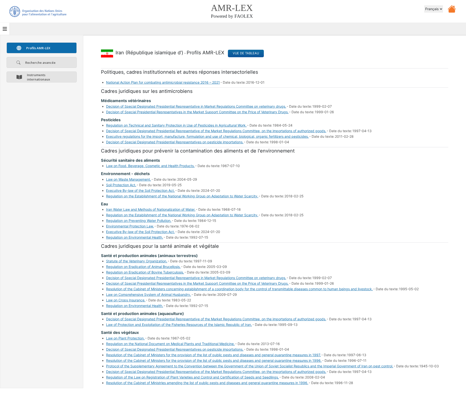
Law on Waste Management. (128, 179)
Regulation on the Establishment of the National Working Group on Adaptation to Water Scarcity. (182, 196)
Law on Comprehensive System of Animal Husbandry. (148, 294)
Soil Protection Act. (121, 185)
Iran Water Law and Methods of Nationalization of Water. (150, 209)
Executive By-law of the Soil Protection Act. (140, 190)
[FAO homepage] (37, 6)
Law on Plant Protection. (125, 338)
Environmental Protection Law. (130, 226)
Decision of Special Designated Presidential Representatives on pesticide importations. (174, 142)
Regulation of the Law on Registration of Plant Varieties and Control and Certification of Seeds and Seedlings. (192, 377)
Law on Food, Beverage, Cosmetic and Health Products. (150, 166)
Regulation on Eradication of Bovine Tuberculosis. (145, 272)
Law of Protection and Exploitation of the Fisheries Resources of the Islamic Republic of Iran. (179, 324)
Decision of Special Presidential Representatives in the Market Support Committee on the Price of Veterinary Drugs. (197, 112)
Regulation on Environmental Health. (134, 237)
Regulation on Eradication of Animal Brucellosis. (143, 267)
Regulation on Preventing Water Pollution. (138, 220)
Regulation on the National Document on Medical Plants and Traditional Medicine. (170, 344)
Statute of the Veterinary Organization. (136, 261)
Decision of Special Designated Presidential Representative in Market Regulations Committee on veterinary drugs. (196, 106)
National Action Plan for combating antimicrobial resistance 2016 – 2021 (163, 82)
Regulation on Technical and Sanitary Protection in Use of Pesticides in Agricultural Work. (176, 125)
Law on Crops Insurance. (125, 300)
